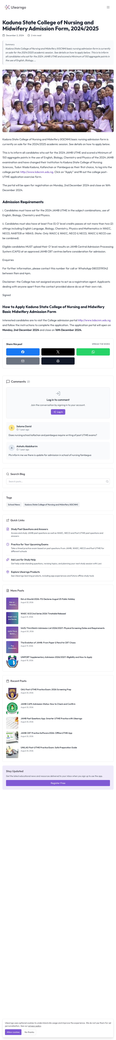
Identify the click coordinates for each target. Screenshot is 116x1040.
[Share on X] (58, 352)
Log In (60, 412)
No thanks (29, 1032)
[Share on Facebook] (23, 352)
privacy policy (34, 1026)
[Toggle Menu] (108, 7)
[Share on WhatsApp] (93, 352)
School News (14, 504)
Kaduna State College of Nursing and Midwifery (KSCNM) (51, 504)
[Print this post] (58, 361)
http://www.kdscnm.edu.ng (36, 172)
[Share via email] (23, 361)
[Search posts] (107, 481)
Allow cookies (13, 1032)
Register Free (58, 783)
